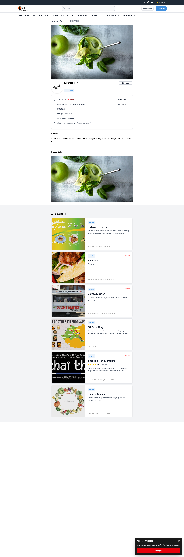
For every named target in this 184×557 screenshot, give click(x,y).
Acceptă (158, 551)
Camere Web (128, 15)
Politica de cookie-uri (173, 545)
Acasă (56, 21)
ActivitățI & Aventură (54, 15)
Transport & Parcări (109, 15)
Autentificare (147, 9)
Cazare (70, 15)
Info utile (36, 15)
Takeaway (63, 21)
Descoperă (23, 15)
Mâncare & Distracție (87, 15)
